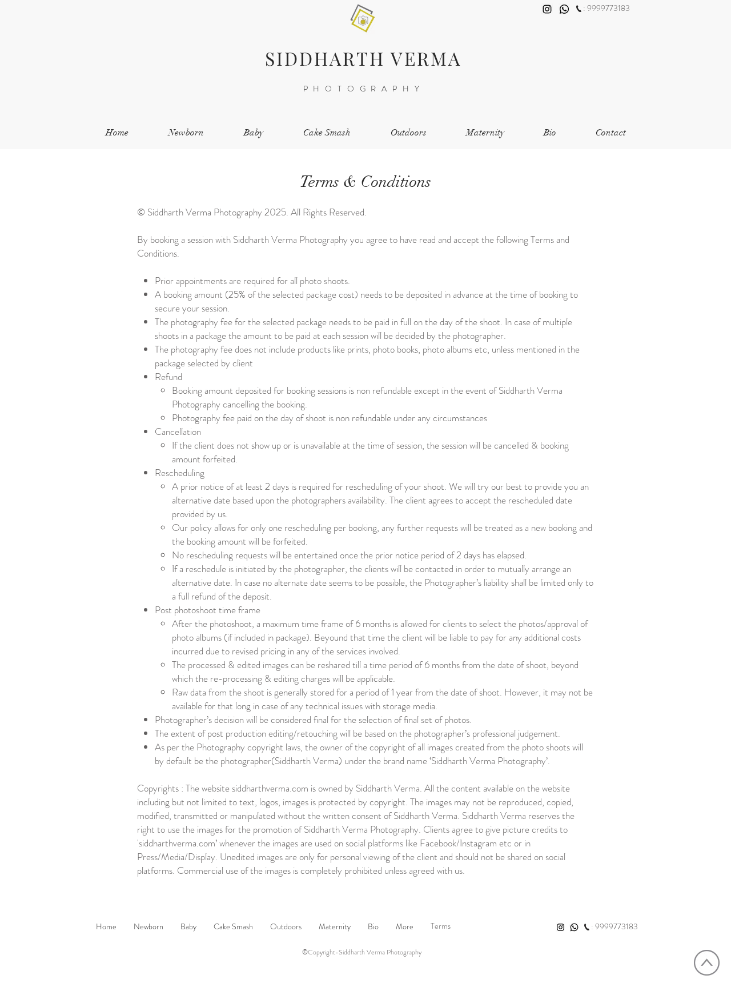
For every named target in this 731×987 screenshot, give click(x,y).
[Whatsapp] (564, 9)
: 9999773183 (606, 8)
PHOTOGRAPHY (364, 88)
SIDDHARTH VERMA (363, 58)
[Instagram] (547, 9)
